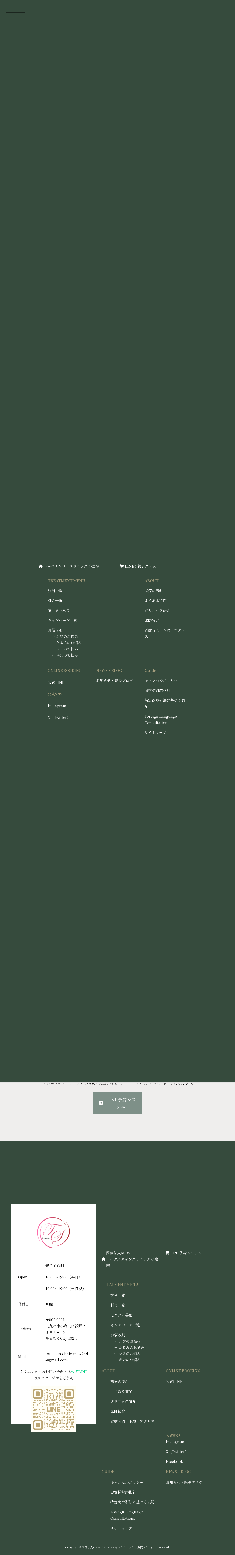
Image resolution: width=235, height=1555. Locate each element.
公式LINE (174, 1381)
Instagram (175, 1441)
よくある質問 (156, 600)
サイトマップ (121, 1528)
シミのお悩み (130, 1353)
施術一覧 (55, 590)
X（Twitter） (177, 1451)
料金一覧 (117, 1305)
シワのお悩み (130, 1341)
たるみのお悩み (131, 1347)
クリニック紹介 (157, 610)
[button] (117, 1103)
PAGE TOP (230, 1540)
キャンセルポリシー (126, 1482)
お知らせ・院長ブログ (114, 680)
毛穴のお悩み (130, 1359)
